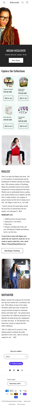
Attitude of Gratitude (8, 89)
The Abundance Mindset (21, 117)
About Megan (16, 60)
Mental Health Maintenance (21, 90)
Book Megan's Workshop (12, 250)
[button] (4, 2)
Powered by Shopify (17, 401)
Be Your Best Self (7, 117)
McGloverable (9, 401)
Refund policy (27, 401)
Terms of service (21, 404)
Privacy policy (12, 404)
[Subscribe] (26, 356)
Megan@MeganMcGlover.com (17, 244)
